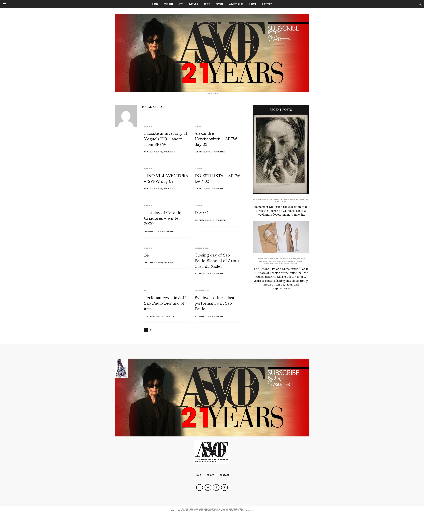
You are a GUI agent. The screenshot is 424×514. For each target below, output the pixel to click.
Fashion (168, 4)
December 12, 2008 (152, 231)
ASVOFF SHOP (236, 4)
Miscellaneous (202, 248)
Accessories (262, 259)
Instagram (288, 199)
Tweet (294, 264)
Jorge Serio (152, 106)
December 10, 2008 (203, 220)
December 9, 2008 (152, 262)
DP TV (207, 4)
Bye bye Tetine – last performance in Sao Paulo (215, 303)
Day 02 (201, 212)
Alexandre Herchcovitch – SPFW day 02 (216, 138)
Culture (193, 4)
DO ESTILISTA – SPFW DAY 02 (217, 178)
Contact (267, 4)
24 (146, 254)
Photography (301, 199)
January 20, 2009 (152, 151)
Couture (274, 259)
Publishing (280, 201)
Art (181, 4)
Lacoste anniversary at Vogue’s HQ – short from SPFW (165, 138)
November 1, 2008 (203, 316)
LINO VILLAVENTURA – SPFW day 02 (166, 178)
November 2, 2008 (152, 316)
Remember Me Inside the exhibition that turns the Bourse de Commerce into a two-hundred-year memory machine (280, 210)
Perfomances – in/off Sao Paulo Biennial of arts (165, 303)
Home (155, 4)
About (252, 4)
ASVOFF (219, 4)
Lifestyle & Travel (293, 261)
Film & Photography (272, 199)
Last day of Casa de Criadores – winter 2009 (162, 218)
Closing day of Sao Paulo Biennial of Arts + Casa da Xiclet (217, 260)
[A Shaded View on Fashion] (212, 53)
